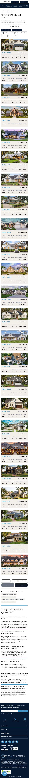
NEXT (21, 585)
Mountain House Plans (8, 602)
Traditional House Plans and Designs (13, 599)
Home (2, 10)
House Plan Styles (10, 10)
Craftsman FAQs (6, 29)
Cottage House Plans (8, 596)
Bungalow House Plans (9, 594)
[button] (3, 44)
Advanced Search (17, 29)
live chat (15, 1)
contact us (24, 1)
